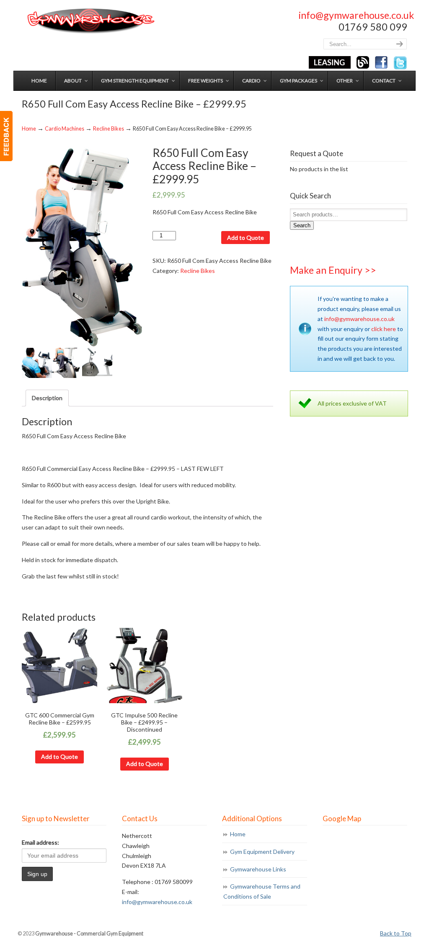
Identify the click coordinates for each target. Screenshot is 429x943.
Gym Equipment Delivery (262, 851)
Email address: (40, 842)
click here (383, 328)
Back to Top (395, 933)
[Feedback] (6, 136)
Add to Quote (245, 237)
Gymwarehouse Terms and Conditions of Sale (261, 891)
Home (29, 129)
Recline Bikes (108, 129)
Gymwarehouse (90, 21)
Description (47, 397)
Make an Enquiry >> (333, 270)
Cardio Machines (64, 129)
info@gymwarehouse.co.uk (356, 15)
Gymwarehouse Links (258, 869)
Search (301, 225)
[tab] (47, 398)
